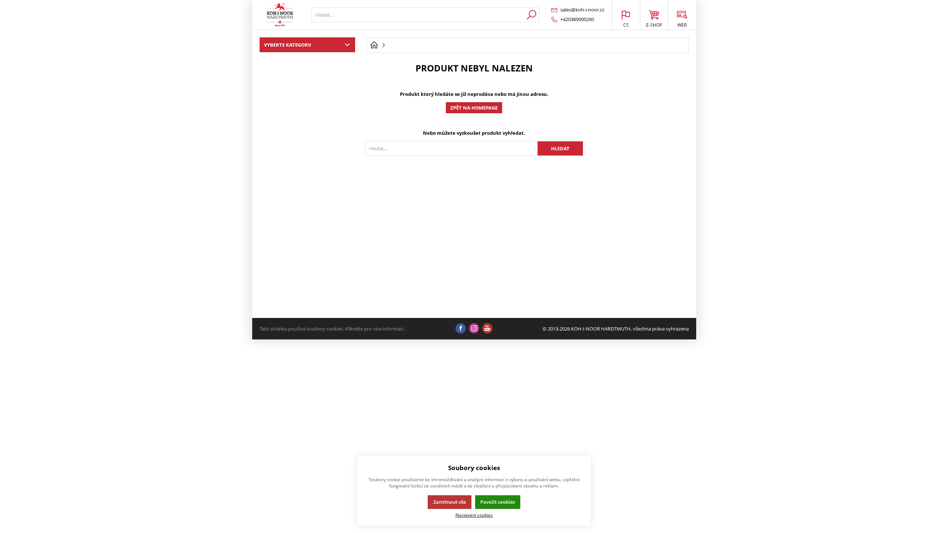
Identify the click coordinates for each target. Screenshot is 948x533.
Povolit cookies (497, 502)
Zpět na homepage (474, 107)
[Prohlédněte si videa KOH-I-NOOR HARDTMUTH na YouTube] (487, 329)
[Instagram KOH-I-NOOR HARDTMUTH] (474, 329)
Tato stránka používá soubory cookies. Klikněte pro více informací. (332, 328)
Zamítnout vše (449, 502)
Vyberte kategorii (287, 44)
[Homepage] (374, 45)
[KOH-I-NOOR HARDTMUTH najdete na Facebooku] (460, 329)
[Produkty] (280, 15)
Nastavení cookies (474, 515)
